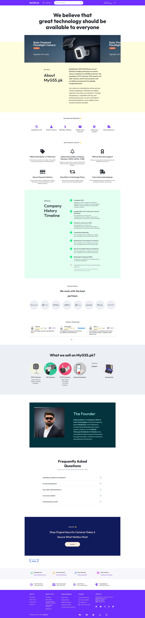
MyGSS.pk (45, 614)
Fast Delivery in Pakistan (107, 574)
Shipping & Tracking (66, 602)
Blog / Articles (49, 599)
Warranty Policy (65, 599)
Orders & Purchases (66, 604)
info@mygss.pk (102, 598)
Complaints (48, 597)
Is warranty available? (49, 495)
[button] (71, 339)
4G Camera (65, 381)
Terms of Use (32, 599)
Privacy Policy (32, 602)
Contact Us (32, 604)
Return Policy (64, 597)
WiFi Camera (65, 379)
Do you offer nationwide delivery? (52, 489)
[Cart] (115, 2)
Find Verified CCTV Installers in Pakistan (50, 602)
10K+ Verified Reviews (63, 574)
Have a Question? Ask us (41, 574)
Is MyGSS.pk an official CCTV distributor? (54, 477)
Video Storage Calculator (49, 606)
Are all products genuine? (50, 483)
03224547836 (101, 601)
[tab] (72, 478)
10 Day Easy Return (85, 574)
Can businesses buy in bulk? (50, 502)
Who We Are (32, 597)
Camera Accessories (85, 604)
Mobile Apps (48, 608)
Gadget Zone (83, 602)
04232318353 (100, 600)
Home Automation (84, 599)
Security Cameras (84, 597)
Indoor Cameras (36, 379)
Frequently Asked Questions (68, 607)
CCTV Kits (65, 383)
